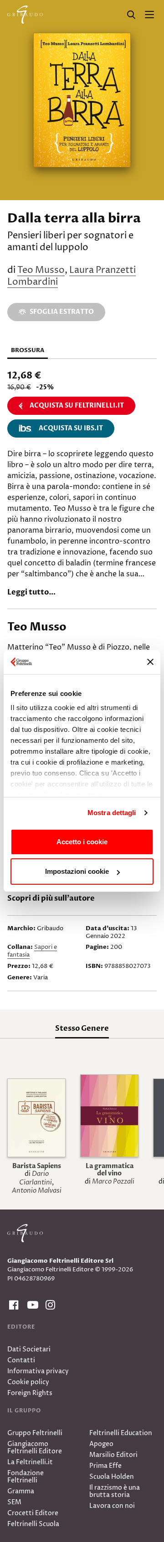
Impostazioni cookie (77, 871)
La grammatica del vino (109, 1170)
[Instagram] (49, 1305)
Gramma (20, 1491)
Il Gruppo (24, 1410)
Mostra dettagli (111, 812)
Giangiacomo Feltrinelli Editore (34, 1448)
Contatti (21, 1360)
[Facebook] (12, 1305)
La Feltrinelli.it (30, 1462)
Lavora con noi (112, 1506)
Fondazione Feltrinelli (25, 1477)
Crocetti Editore (32, 1513)
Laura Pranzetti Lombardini (71, 276)
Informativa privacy (38, 1371)
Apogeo (101, 1444)
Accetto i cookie (82, 842)
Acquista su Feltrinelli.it (77, 405)
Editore (21, 1326)
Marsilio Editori (113, 1455)
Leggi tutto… (31, 592)
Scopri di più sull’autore (51, 898)
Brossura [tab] (27, 350)
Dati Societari (29, 1349)
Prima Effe (105, 1465)
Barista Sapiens (36, 1166)
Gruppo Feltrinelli (34, 1433)
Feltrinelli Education (120, 1433)
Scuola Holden (111, 1476)
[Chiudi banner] (150, 662)
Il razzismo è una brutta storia (114, 1491)
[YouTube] (31, 1305)
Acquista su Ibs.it (71, 428)
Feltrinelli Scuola (33, 1524)
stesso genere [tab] (82, 1028)
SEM (14, 1502)
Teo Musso (41, 270)
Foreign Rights (29, 1393)
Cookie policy (28, 1382)
